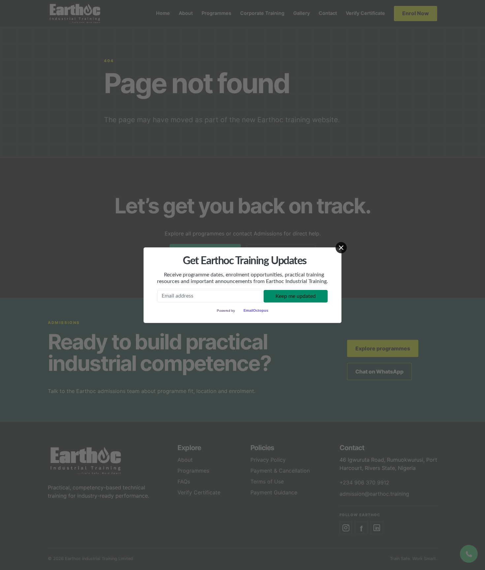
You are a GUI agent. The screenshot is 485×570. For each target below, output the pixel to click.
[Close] (341, 247)
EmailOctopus (255, 310)
